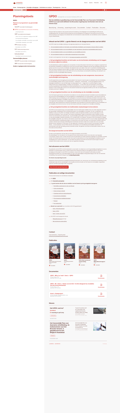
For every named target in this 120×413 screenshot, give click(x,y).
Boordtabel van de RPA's (21, 47)
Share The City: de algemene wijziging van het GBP (26, 36)
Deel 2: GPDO (56, 211)
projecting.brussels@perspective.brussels (58, 236)
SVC (22, 49)
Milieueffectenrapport (58, 218)
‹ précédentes (57, 343)
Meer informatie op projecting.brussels (59, 167)
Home (14, 7)
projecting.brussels (20, 31)
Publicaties (96, 2)
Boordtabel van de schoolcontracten (23, 56)
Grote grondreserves (58, 188)
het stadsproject (57, 203)
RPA (20, 44)
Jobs (101, 2)
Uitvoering (60, 27)
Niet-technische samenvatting (60, 221)
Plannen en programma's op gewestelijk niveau (25, 23)
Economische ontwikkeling (60, 196)
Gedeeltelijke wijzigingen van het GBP (24, 42)
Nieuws (86, 2)
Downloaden (53, 265)
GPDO (24, 9)
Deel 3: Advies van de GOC (59, 213)
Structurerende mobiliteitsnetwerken (62, 198)
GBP (22, 34)
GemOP (25, 61)
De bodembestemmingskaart (22, 38)
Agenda (90, 2)
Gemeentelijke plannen (20, 58)
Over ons (64, 7)
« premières (51, 343)
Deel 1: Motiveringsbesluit (58, 208)
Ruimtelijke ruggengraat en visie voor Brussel (64, 186)
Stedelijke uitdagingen (32, 7)
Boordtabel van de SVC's (21, 51)
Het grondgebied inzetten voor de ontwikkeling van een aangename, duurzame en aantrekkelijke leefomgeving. (76, 49)
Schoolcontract (19, 54)
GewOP (23, 27)
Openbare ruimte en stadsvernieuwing (62, 193)
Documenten (81, 27)
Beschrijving (52, 27)
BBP (23, 63)
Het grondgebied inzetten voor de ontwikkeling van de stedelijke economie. (68, 52)
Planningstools (57, 7)
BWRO (15, 20)
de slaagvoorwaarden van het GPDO (78, 57)
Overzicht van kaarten (58, 181)
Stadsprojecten (21, 7)
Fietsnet (55, 201)
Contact (88, 27)
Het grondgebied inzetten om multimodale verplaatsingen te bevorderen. (68, 54)
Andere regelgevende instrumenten (24, 66)
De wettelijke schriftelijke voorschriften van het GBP (27, 40)
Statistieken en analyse (46, 7)
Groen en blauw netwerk (59, 191)
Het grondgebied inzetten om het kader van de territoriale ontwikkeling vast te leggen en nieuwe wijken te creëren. (77, 47)
